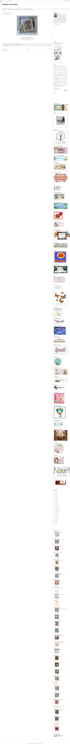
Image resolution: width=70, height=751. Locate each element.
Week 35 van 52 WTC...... (62, 560)
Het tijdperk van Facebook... (58, 723)
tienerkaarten (56, 84)
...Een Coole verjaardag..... (62, 594)
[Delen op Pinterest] (20, 44)
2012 (55, 523)
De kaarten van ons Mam (58, 552)
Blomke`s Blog (57, 648)
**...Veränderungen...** (62, 686)
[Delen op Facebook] (19, 44)
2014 (55, 520)
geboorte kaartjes (56, 73)
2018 (55, 501)
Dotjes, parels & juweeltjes (59, 634)
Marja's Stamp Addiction (58, 709)
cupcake (55, 71)
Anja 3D (56, 692)
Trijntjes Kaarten (57, 566)
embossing (60, 72)
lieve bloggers (56, 683)
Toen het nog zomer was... (62, 700)
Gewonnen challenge (18, 9)
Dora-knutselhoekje (58, 573)
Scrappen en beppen (58, 545)
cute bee (59, 71)
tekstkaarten (55, 83)
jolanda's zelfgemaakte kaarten (59, 706)
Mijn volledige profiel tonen (57, 24)
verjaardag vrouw (56, 86)
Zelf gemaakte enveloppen (62, 676)
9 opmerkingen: (13, 44)
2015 (55, 504)
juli (55, 513)
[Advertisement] (62, 33)
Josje (59, 13)
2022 (55, 496)
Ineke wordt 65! (61, 580)
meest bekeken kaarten (10, 9)
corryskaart (56, 682)
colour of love (58, 70)
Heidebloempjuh (57, 675)
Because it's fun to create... (59, 699)
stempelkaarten (57, 81)
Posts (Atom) (9, 50)
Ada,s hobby (57, 614)
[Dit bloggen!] (17, 44)
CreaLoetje (56, 586)
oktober (56, 508)
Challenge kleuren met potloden (59, 641)
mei (56, 514)
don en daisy (64, 71)
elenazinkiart (55, 72)
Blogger (41, 743)
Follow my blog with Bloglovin (58, 62)
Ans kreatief (56, 655)
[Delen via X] (18, 44)
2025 (55, 492)
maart (56, 516)
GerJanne (56, 600)
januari (56, 519)
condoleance (64, 70)
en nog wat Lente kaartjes (62, 669)
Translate (60, 44)
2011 (55, 524)
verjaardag (55, 85)
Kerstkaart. (60, 649)
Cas (62, 69)
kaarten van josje (9, 4)
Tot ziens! (60, 601)
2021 (55, 497)
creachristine (57, 662)
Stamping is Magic (57, 716)
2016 (55, 503)
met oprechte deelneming (63, 78)
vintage (62, 86)
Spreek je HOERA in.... (62, 539)
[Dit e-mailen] (16, 44)
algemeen (55, 66)
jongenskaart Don (7, 14)
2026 (55, 491)
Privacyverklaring (24, 9)
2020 (55, 498)
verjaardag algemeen (61, 85)
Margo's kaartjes (57, 607)
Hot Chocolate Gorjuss (62, 635)
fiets (59, 726)
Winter (60, 553)
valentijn (65, 84)
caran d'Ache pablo (57, 69)
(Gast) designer (31, 9)
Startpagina (4, 9)
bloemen (65, 67)
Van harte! (60, 546)
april (56, 515)
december (56, 505)
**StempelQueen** (57, 685)
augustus (56, 510)
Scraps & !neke (57, 559)
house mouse (64, 73)
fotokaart (65, 72)
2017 (55, 502)
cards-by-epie (57, 593)
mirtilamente (57, 79)
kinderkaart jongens (7, 45)
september (57, 509)
